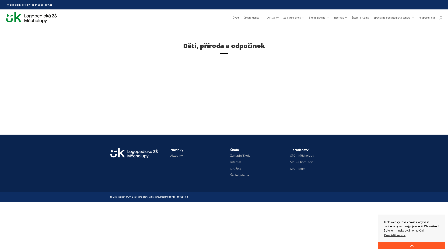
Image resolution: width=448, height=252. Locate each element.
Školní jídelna (317, 17)
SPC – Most (297, 169)
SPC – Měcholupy (302, 155)
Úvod (236, 17)
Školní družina (360, 17)
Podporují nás (427, 17)
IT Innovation (180, 196)
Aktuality (273, 17)
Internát (339, 17)
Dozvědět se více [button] (394, 235)
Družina (235, 169)
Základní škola (292, 17)
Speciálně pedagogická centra (392, 17)
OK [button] (412, 245)
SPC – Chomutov (301, 162)
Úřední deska (251, 17)
